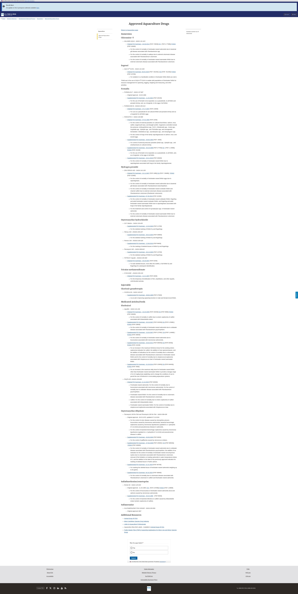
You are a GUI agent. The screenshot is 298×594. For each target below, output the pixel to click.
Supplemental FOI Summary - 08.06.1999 (140, 295)
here (37, 8)
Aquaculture (40, 18)
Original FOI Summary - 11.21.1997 (138, 276)
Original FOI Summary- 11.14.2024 (138, 382)
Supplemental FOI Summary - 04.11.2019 (140, 158)
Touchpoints (162, 561)
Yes (134, 548)
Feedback (296, 295)
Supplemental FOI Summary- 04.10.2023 (140, 472)
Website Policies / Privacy (149, 572)
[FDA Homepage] (8, 14)
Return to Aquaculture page (129, 30)
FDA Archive (49, 569)
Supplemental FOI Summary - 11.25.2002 (140, 98)
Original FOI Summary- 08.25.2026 (138, 72)
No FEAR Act (149, 576)
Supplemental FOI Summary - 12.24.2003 (140, 226)
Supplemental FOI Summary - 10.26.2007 (140, 332)
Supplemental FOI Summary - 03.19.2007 (140, 322)
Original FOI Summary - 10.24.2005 (138, 312)
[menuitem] (193, 33)
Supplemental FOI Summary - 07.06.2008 (140, 443)
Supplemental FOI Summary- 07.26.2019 (140, 196)
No (134, 552)
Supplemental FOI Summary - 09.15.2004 (140, 235)
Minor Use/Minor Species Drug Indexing (136, 521)
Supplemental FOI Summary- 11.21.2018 (140, 464)
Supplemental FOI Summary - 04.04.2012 (140, 343)
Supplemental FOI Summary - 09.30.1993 (140, 140)
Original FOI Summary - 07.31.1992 (138, 120)
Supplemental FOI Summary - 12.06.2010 (140, 243)
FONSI (173, 44)
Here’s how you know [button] (29, 0)
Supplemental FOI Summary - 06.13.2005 (140, 252)
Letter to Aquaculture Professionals (135, 524)
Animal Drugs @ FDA (131, 518)
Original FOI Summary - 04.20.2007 (138, 261)
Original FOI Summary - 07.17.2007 (138, 109)
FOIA (248, 569)
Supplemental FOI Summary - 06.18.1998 (140, 148)
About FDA (50, 572)
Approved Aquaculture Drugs (104, 36)
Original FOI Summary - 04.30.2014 (138, 44)
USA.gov (248, 576)
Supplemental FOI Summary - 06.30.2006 (140, 437)
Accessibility (49, 576)
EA (160, 44)
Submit (133, 558)
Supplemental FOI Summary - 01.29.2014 (140, 364)
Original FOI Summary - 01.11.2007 (138, 173)
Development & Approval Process (27, 18)
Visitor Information (149, 569)
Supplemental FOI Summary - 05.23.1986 (140, 496)
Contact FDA (40, 588)
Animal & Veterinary (12, 18)
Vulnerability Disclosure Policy (149, 579)
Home (3, 18)
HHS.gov (248, 572)
